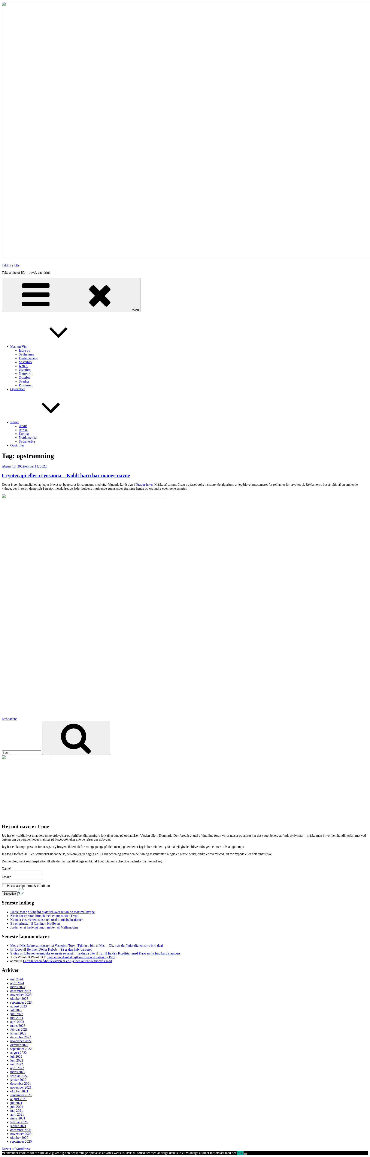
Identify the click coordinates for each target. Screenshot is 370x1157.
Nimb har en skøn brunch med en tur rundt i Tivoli (44, 916)
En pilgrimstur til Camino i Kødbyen (35, 923)
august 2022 (18, 1052)
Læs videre (9, 719)
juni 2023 (16, 1014)
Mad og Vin (18, 346)
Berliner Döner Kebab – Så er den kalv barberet (59, 949)
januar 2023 (18, 1033)
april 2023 (17, 1022)
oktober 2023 (19, 998)
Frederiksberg (28, 358)
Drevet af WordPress (16, 1149)
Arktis (23, 426)
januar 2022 (18, 1079)
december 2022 (20, 1037)
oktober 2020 (19, 1137)
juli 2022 (16, 1056)
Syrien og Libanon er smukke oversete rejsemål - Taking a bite (52, 953)
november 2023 (20, 995)
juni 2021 (16, 1107)
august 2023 (18, 1006)
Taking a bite (10, 265)
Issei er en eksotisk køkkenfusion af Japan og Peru (81, 957)
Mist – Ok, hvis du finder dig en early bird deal (131, 945)
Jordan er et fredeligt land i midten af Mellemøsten (44, 927)
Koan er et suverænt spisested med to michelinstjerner (46, 919)
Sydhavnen (26, 354)
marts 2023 (17, 1025)
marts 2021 (17, 1118)
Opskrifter (17, 445)
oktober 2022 (19, 1045)
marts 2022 (17, 1072)
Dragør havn (144, 484)
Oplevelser (17, 389)
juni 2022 (16, 1060)
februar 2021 (19, 1122)
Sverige (24, 381)
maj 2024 (16, 979)
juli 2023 (16, 1010)
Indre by (24, 350)
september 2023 (21, 1002)
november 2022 (20, 1041)
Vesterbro (25, 362)
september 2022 (21, 1049)
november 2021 (20, 1087)
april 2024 (17, 983)
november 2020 (20, 1134)
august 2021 (18, 1099)
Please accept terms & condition (28, 886)
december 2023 (20, 991)
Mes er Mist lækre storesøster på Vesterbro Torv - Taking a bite (52, 945)
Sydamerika (27, 441)
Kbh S (23, 366)
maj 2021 (16, 1110)
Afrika (23, 430)
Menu (135, 310)
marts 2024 (17, 987)
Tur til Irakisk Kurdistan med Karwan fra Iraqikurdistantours (139, 953)
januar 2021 (18, 1126)
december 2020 (20, 1130)
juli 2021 (16, 1103)
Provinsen (25, 385)
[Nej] (245, 1154)
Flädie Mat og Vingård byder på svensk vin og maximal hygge (52, 912)
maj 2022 (16, 1064)
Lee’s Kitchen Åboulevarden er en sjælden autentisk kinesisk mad (67, 961)
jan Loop (16, 949)
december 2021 (20, 1083)
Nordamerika (28, 437)
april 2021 (17, 1114)
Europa (24, 434)
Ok (240, 1153)
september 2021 (21, 1095)
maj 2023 (16, 1018)
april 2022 (17, 1068)
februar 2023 (19, 1029)
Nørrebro (25, 373)
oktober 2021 (19, 1091)
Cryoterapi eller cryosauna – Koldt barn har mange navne (66, 475)
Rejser (14, 422)
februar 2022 (19, 1076)
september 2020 (21, 1141)
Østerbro (25, 370)
